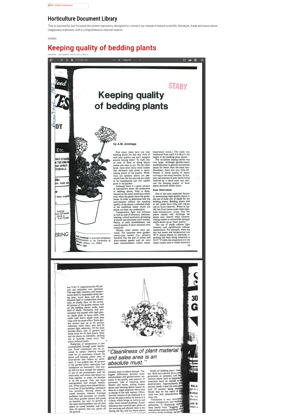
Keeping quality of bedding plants (102, 48)
